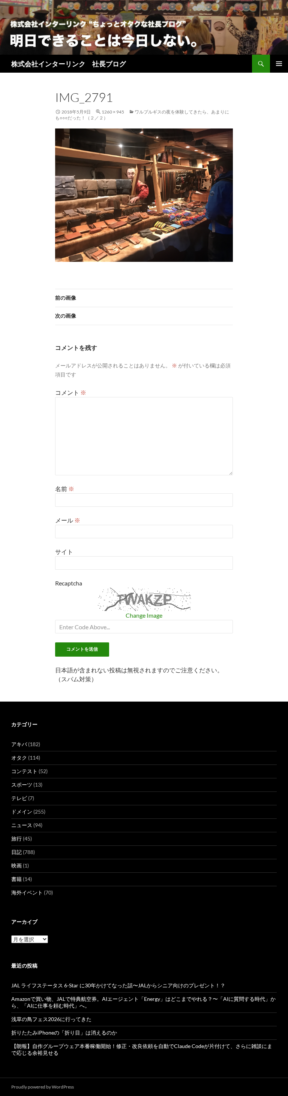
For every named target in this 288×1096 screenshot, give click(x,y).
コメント (70, 392)
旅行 (16, 838)
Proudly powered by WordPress (42, 1087)
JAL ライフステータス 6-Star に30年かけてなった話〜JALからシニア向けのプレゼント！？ (118, 985)
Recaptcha (68, 583)
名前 (64, 488)
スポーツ (21, 784)
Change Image (144, 615)
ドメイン (21, 811)
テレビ (19, 798)
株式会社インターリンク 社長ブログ (68, 64)
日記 (16, 852)
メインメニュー (279, 64)
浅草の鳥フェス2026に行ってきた (51, 1019)
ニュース (21, 825)
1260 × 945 (113, 112)
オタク (19, 757)
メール (67, 520)
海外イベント (27, 892)
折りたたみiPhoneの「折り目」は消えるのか (64, 1032)
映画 (16, 865)
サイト (64, 551)
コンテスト (24, 771)
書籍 (16, 879)
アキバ (19, 744)
